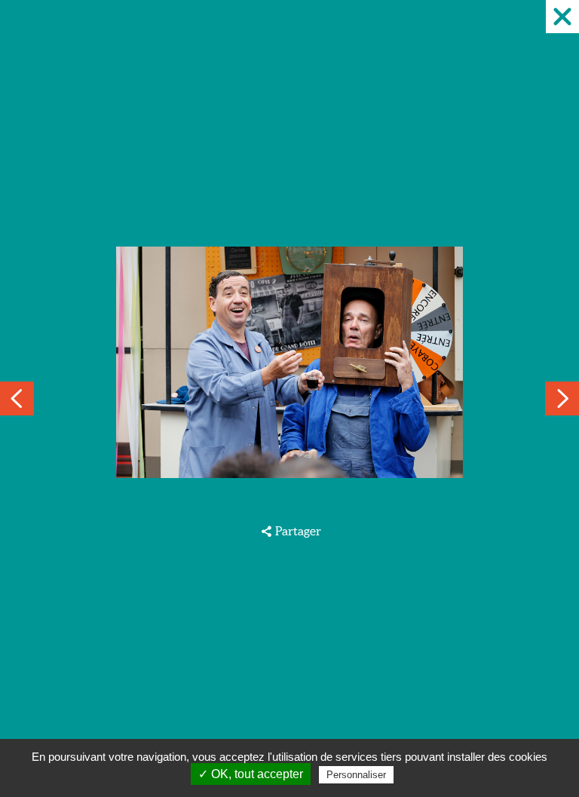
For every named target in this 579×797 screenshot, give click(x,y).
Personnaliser (356, 774)
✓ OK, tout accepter (250, 774)
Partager (297, 531)
